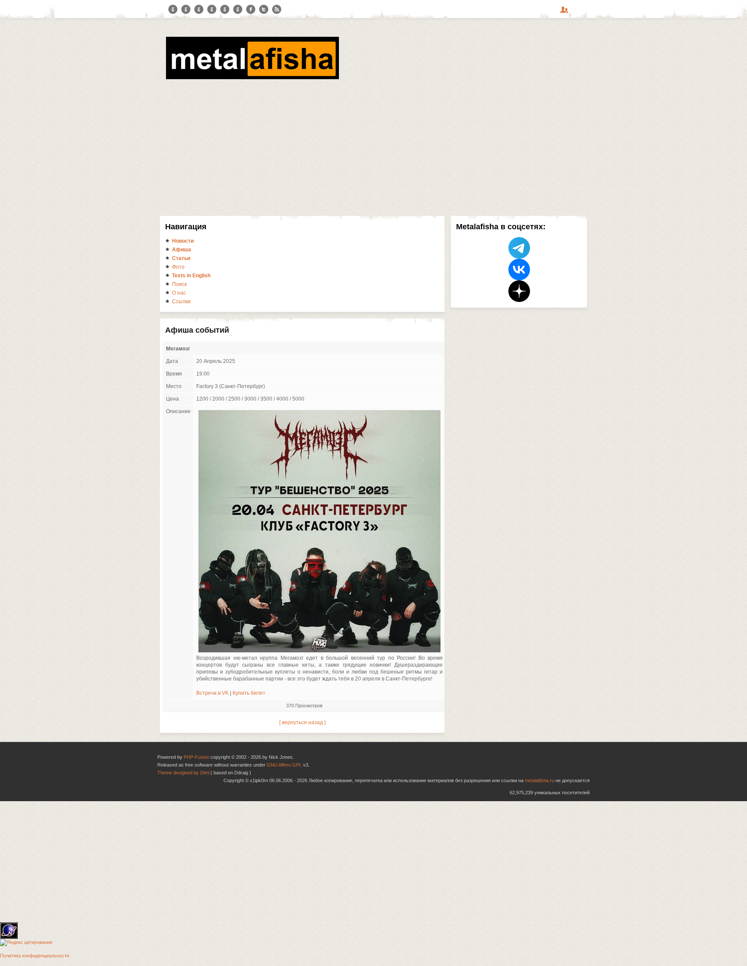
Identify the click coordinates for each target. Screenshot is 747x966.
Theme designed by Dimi (183, 772)
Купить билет (249, 693)
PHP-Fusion (196, 757)
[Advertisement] (373, 146)
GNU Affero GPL (284, 764)
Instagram (186, 9)
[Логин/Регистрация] (565, 12)
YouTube (212, 9)
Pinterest (225, 9)
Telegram (173, 9)
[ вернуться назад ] (302, 722)
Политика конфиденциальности (34, 955)
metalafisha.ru (539, 780)
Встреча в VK (212, 693)
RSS (276, 9)
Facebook (250, 9)
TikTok (238, 9)
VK (199, 9)
